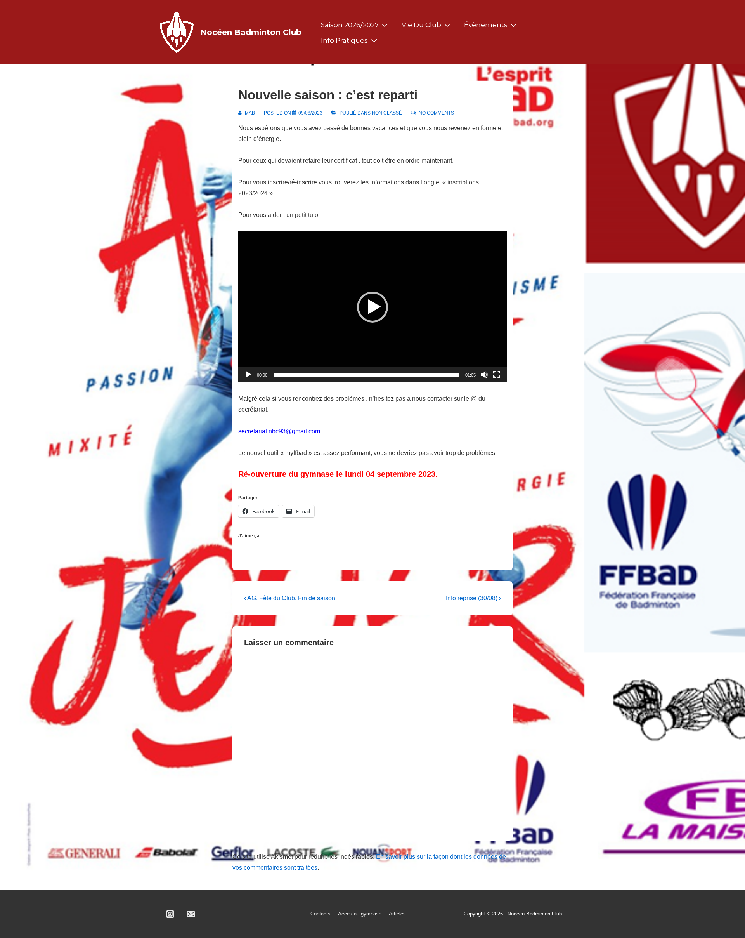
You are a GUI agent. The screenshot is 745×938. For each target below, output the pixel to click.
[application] (372, 306)
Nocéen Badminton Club (250, 32)
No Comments (436, 113)
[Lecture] (248, 375)
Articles (397, 914)
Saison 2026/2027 (350, 25)
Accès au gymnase (359, 914)
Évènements (486, 25)
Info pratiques (344, 40)
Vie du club (421, 25)
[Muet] (484, 375)
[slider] (366, 375)
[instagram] (170, 914)
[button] (372, 307)
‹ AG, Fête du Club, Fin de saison (289, 598)
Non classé (387, 113)
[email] (191, 914)
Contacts (320, 914)
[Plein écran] (497, 375)
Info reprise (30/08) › (473, 598)
